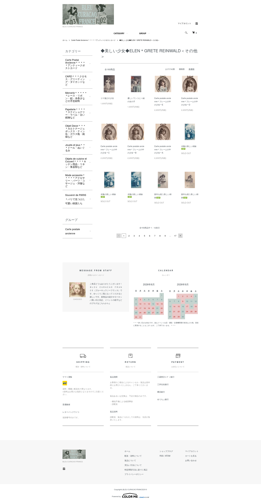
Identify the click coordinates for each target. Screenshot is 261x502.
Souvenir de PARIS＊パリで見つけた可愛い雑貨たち (75, 199)
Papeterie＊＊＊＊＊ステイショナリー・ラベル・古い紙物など (75, 113)
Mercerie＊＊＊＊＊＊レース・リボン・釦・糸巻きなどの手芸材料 (76, 97)
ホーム (65, 40)
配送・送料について (133, 455)
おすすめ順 (170, 69)
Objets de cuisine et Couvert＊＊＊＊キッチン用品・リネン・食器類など (76, 162)
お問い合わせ (191, 460)
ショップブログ (166, 451)
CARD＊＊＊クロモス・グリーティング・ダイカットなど (76, 80)
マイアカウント (184, 23)
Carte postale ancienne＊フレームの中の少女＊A (162, 149)
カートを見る (191, 455)
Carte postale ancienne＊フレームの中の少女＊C (109, 149)
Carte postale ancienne (72, 231)
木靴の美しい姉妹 (188, 146)
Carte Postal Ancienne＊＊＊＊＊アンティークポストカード (93, 40)
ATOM (167, 455)
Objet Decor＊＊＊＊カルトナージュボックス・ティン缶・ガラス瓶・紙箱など (75, 131)
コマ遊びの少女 (107, 98)
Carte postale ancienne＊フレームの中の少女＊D (189, 101)
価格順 (182, 69)
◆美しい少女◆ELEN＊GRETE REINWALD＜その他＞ (139, 40)
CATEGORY (119, 33)
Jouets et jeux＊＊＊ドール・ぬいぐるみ (75, 147)
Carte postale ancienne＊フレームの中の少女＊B (136, 149)
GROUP (142, 33)
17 (175, 235)
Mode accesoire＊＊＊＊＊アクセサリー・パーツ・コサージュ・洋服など (75, 180)
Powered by (116, 496)
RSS (161, 455)
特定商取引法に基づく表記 (136, 469)
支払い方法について (133, 465)
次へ (180, 236)
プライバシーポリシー (134, 474)
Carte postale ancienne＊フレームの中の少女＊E (162, 101)
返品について (130, 460)
